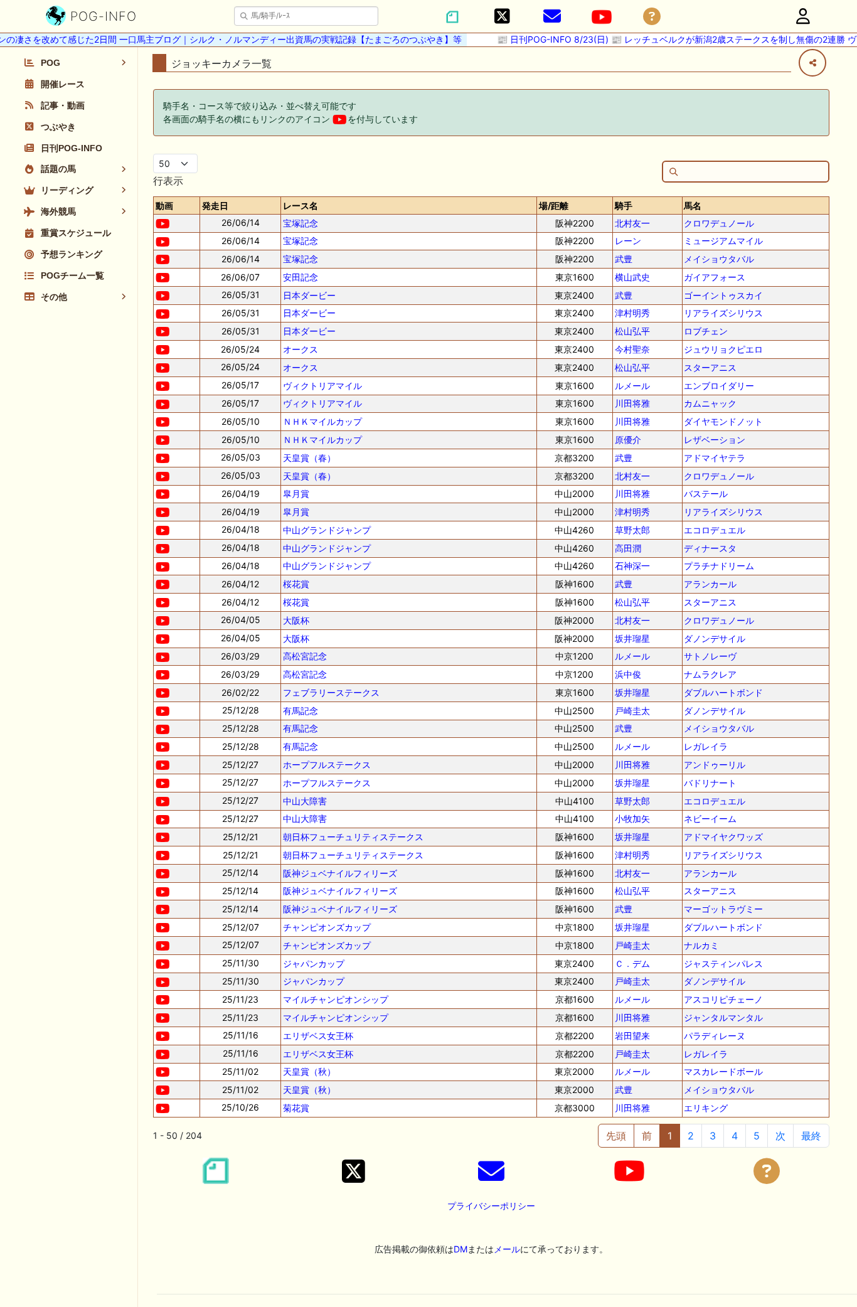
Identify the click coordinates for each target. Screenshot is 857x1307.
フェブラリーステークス (331, 692)
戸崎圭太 (632, 710)
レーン (628, 240)
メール (507, 1249)
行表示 (168, 180)
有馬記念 (300, 710)
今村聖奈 (632, 349)
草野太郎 (632, 530)
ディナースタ (710, 548)
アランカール (710, 584)
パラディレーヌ (714, 1035)
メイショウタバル (719, 258)
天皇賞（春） (309, 457)
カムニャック (710, 403)
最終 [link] (811, 1135)
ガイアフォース (714, 277)
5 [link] (756, 1135)
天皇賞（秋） (309, 1071)
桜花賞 (296, 584)
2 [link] (691, 1135)
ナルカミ (701, 945)
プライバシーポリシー (491, 1205)
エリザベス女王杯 (318, 1035)
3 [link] (713, 1135)
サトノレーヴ (710, 656)
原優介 (628, 439)
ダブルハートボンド (723, 692)
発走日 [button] (215, 205)
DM (460, 1249)
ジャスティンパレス (723, 963)
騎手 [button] (623, 205)
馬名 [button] (692, 205)
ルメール (632, 385)
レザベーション (714, 439)
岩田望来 (632, 1035)
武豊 (623, 258)
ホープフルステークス (327, 764)
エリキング (706, 1107)
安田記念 (300, 277)
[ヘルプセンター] (652, 17)
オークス (300, 349)
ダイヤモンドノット (723, 421)
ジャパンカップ (313, 963)
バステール (706, 493)
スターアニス (710, 367)
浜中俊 (628, 674)
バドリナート (710, 782)
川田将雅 (632, 403)
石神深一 (632, 565)
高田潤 (628, 548)
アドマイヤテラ (714, 457)
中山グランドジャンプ (327, 530)
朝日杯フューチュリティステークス (353, 836)
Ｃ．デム (632, 963)
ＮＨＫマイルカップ (322, 421)
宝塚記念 (300, 223)
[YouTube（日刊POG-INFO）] (602, 17)
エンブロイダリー (719, 385)
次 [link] (780, 1135)
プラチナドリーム (719, 565)
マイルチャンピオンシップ (335, 999)
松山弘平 (632, 331)
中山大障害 (305, 801)
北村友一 (632, 223)
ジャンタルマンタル (723, 1017)
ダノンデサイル (714, 638)
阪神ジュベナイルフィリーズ (340, 873)
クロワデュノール (719, 223)
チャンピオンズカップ (327, 927)
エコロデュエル (714, 530)
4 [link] (735, 1135)
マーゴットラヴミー (723, 909)
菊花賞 (296, 1107)
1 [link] (670, 1135)
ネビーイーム (710, 818)
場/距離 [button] (553, 205)
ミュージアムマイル (723, 240)
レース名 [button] (300, 205)
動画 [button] (164, 205)
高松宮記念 (305, 656)
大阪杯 (296, 620)
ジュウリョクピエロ (723, 349)
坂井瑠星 (632, 638)
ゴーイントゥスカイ (723, 295)
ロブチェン (706, 331)
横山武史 (632, 277)
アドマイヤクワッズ (723, 836)
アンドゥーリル (714, 764)
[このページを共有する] (812, 63)
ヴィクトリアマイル (322, 385)
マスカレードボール (723, 1071)
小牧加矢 (632, 818)
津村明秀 (632, 312)
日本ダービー (309, 295)
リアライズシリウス (723, 312)
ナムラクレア (710, 674)
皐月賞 (296, 493)
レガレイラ (706, 746)
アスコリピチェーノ (723, 999)
